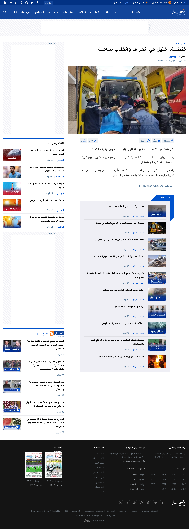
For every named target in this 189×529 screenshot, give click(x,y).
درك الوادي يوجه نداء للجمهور (129, 307)
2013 (184, 484)
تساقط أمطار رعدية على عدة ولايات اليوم (123, 323)
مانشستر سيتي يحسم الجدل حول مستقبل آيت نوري (46, 169)
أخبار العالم (68, 12)
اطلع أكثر (43, 334)
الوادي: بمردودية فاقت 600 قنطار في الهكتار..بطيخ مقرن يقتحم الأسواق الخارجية (45, 423)
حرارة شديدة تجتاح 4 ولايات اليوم (47, 201)
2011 (164, 484)
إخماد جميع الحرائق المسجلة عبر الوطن (123, 290)
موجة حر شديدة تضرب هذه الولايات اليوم (46, 186)
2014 (153, 480)
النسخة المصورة (150, 511)
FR (15, 12)
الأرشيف (76, 511)
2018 (153, 475)
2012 (174, 484)
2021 (184, 475)
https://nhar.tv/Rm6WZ (151, 186)
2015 (163, 480)
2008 (173, 489)
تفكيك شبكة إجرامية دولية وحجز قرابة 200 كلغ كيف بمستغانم (117, 342)
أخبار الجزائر (111, 12)
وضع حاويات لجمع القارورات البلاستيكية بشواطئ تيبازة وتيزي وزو (115, 275)
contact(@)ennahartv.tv (134, 461)
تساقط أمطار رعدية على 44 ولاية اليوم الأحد (47, 152)
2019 (163, 475)
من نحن (122, 511)
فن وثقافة (53, 12)
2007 (163, 489)
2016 (174, 480)
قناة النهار (95, 12)
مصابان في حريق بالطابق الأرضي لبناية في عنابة (120, 223)
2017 (184, 480)
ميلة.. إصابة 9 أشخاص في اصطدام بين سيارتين (119, 240)
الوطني (124, 12)
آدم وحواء (26, 12)
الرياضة (82, 12)
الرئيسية (136, 12)
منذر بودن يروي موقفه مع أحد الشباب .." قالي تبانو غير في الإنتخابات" (44, 404)
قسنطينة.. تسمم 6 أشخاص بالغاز (126, 206)
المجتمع (39, 12)
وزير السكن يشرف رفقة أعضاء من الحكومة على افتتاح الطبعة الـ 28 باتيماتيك (46, 386)
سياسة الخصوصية (94, 511)
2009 (183, 489)
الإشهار (134, 511)
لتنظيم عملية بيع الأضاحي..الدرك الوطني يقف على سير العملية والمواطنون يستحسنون (46, 366)
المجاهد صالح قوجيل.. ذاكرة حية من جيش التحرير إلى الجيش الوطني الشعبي (45, 345)
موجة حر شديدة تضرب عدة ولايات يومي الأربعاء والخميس (47, 219)
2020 (173, 475)
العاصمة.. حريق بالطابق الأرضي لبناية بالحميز (120, 357)
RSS (66, 511)
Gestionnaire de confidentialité (45, 511)
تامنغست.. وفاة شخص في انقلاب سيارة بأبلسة (119, 257)
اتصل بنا (111, 511)
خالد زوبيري (175, 57)
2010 (153, 484)
